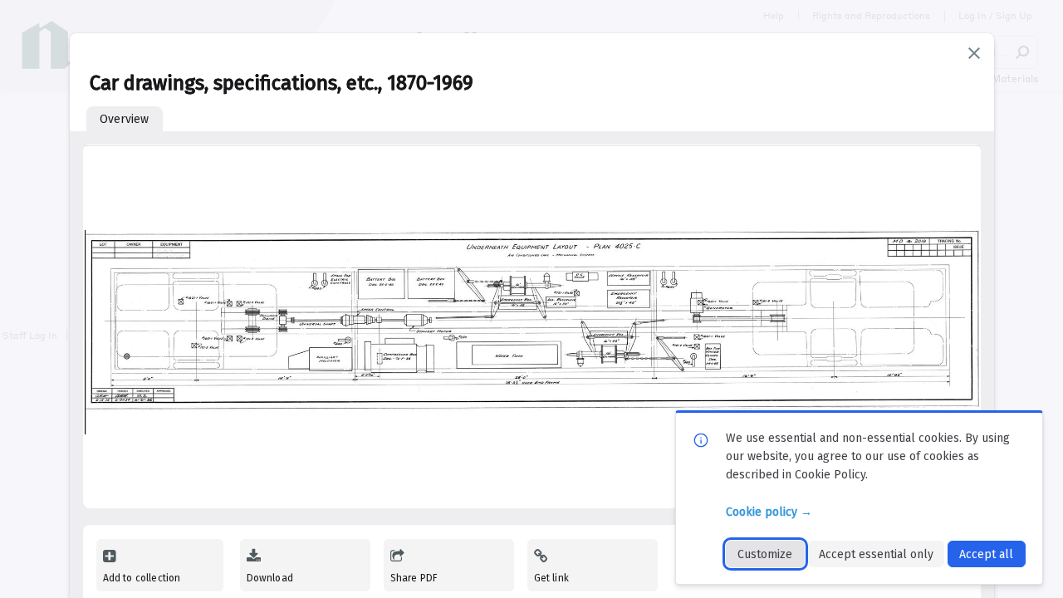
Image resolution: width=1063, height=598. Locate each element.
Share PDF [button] (414, 578)
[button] (974, 53)
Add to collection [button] (142, 578)
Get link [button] (551, 578)
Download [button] (270, 578)
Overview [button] (124, 119)
